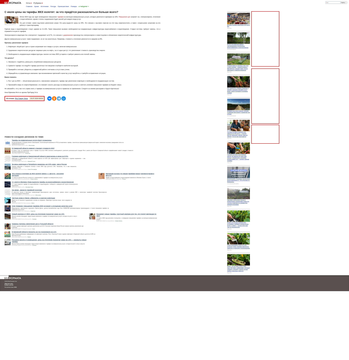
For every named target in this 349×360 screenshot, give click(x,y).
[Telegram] (59, 98)
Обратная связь (9, 283)
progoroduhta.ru (12, 24)
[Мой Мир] (63, 98)
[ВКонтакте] (49, 98)
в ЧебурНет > (84, 6)
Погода (53, 6)
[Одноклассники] (54, 98)
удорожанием (68, 35)
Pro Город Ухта (21, 98)
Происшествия (63, 6)
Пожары (74, 6)
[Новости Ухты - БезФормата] (11, 2)
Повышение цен (124, 17)
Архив (36, 6)
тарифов (60, 17)
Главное (29, 6)
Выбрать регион (9, 285)
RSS (15, 287)
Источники (45, 6)
